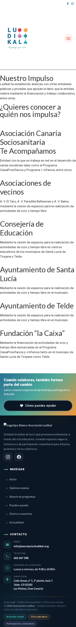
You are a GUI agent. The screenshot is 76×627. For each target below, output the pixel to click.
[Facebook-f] (67, 3)
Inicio (12, 479)
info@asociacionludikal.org (31, 546)
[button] (68, 38)
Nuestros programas (22, 496)
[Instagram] (72, 3)
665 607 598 (21, 558)
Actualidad (16, 522)
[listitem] (8, 457)
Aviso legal (10, 602)
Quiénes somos (19, 488)
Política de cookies (53, 602)
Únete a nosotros (20, 513)
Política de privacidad (29, 602)
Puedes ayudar (18, 505)
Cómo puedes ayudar (40, 405)
